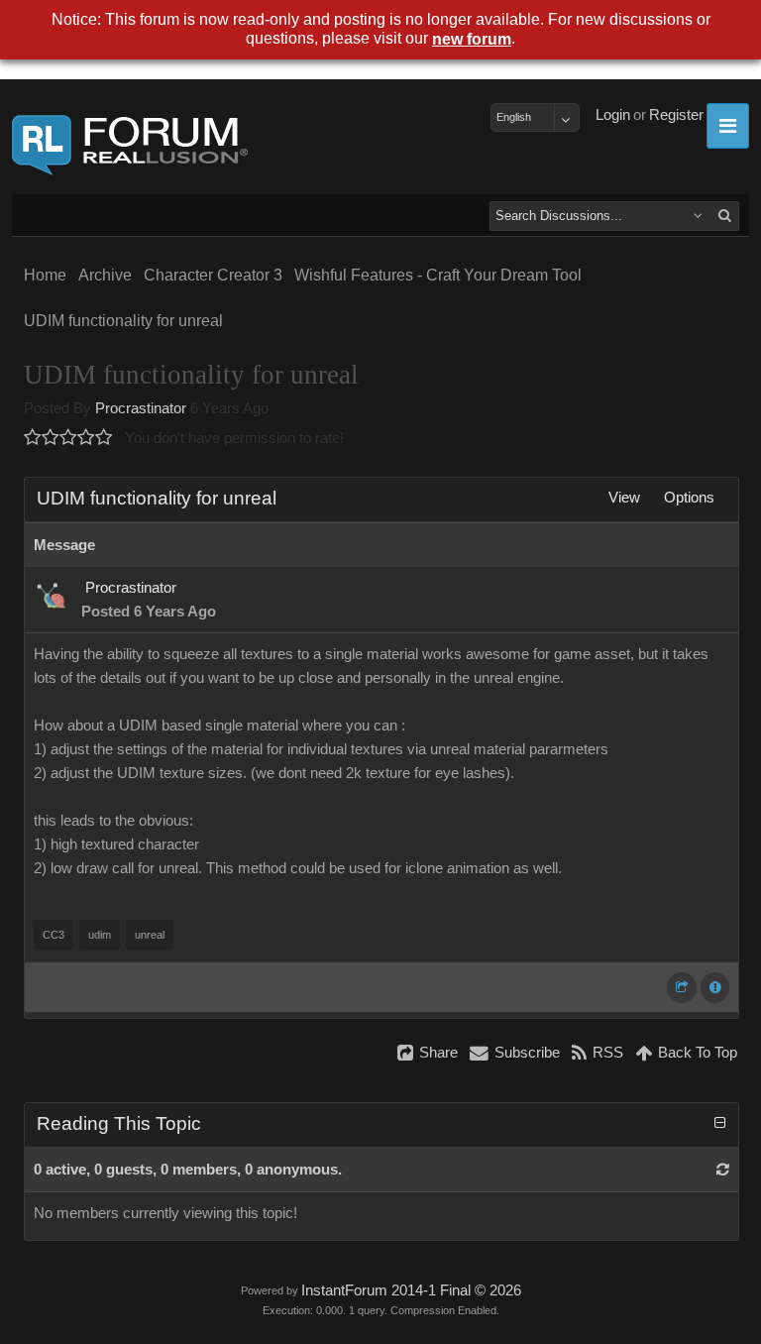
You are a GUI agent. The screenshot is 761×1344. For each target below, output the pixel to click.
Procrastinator (140, 408)
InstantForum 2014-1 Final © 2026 (411, 1290)
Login (613, 115)
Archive (105, 275)
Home (45, 275)
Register (676, 115)
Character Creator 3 (213, 275)
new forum (471, 39)
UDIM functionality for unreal (123, 320)
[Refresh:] (722, 1169)
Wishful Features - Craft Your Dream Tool (438, 275)
